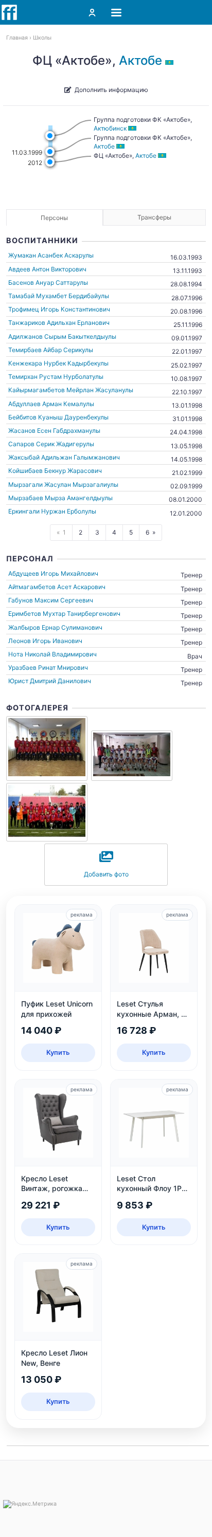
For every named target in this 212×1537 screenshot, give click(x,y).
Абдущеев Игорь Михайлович (53, 573)
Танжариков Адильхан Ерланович (59, 322)
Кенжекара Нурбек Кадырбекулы (58, 363)
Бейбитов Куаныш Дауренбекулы (58, 417)
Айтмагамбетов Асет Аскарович (56, 587)
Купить (58, 1052)
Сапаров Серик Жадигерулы (51, 444)
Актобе (140, 60)
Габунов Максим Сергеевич (50, 600)
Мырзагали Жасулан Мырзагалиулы (63, 484)
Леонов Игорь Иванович (45, 641)
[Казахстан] (170, 60)
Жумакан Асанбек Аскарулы (51, 255)
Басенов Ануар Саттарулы (48, 282)
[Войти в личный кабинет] (92, 12)
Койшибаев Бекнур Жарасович (55, 470)
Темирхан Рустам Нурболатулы (55, 376)
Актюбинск (110, 128)
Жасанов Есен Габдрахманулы (54, 430)
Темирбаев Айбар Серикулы (50, 350)
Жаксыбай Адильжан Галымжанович (64, 457)
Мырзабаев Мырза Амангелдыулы (60, 498)
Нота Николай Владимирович (52, 654)
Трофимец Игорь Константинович (59, 309)
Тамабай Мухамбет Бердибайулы (58, 296)
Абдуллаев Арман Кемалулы (51, 404)
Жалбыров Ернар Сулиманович (55, 627)
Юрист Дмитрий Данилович (49, 681)
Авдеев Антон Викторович (47, 269)
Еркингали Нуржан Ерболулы (52, 511)
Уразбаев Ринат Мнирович (48, 667)
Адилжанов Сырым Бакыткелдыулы (62, 336)
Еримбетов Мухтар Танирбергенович (64, 613)
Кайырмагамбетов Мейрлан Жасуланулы (70, 390)
